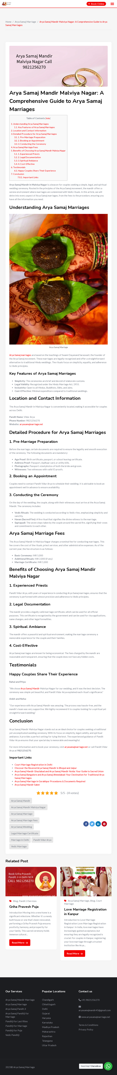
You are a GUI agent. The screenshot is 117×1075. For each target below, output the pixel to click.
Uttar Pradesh (49, 1045)
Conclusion (17, 174)
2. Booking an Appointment (29, 140)
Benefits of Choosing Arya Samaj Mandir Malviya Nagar (38, 150)
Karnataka (47, 1022)
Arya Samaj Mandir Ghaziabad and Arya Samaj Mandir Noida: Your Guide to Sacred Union (59, 771)
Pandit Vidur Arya (42, 839)
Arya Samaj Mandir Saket (27, 784)
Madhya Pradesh (50, 1027)
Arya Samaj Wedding (21, 826)
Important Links (28, 177)
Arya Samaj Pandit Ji (15, 1008)
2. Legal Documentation (27, 157)
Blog (15, 901)
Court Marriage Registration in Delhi (33, 764)
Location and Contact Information (28, 130)
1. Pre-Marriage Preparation (29, 137)
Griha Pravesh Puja (24, 906)
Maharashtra (48, 1031)
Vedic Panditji (12, 1035)
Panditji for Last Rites (16, 1021)
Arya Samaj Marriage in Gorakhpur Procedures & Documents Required (50, 781)
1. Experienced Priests (27, 154)
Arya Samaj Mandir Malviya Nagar (28, 807)
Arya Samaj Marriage (25, 21)
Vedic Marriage (19, 846)
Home (8, 21)
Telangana (47, 1040)
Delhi (45, 1008)
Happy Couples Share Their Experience (35, 170)
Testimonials (18, 167)
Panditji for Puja (13, 1030)
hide (48, 118)
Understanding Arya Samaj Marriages (30, 124)
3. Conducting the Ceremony (30, 144)
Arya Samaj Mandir (30, 688)
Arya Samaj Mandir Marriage (20, 999)
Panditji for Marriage (16, 1025)
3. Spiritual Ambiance (26, 160)
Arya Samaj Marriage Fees (24, 147)
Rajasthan (47, 1036)
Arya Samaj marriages (20, 355)
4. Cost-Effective (24, 164)
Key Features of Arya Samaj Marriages (34, 127)
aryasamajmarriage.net (31, 424)
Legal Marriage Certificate (24, 833)
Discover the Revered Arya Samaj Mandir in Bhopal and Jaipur (46, 768)
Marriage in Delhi (20, 839)
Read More (18, 942)
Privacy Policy (86, 1029)
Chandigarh (48, 999)
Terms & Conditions (88, 1025)
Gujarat (46, 1013)
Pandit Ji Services (28, 901)
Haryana (46, 1018)
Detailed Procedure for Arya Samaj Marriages (34, 134)
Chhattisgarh (48, 1004)
